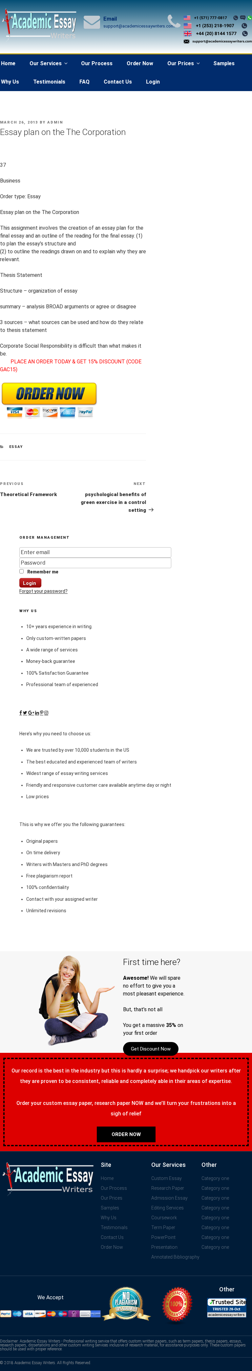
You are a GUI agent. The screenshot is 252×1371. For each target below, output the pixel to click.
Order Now (140, 63)
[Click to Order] (49, 419)
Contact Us (118, 82)
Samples (224, 63)
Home (107, 1178)
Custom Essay (166, 1178)
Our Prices (180, 63)
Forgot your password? (43, 591)
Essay (16, 447)
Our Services (46, 63)
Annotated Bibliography (175, 1257)
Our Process (97, 63)
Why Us (108, 1217)
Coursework (164, 1217)
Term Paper (163, 1227)
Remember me (42, 571)
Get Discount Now (151, 1049)
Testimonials (49, 82)
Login (153, 82)
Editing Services (167, 1207)
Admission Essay (169, 1198)
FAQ (84, 82)
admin (55, 122)
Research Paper (167, 1188)
